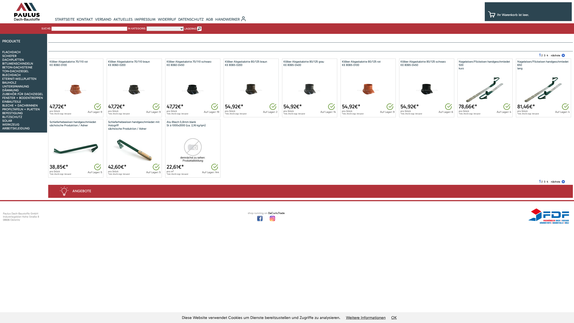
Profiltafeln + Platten (21, 109)
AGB (209, 19)
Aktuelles (123, 19)
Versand (103, 19)
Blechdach (11, 75)
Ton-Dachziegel (15, 71)
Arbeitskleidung (16, 128)
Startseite (65, 19)
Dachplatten (13, 60)
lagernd (190, 28)
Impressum (145, 19)
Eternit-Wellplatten (19, 79)
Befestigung (12, 113)
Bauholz (9, 83)
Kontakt (85, 19)
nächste (555, 55)
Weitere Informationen (366, 317)
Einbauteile (11, 102)
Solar (7, 121)
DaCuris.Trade (276, 213)
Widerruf (167, 19)
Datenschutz (191, 19)
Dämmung (10, 90)
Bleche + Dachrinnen (20, 105)
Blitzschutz (12, 117)
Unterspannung (15, 86)
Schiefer (9, 56)
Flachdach (11, 52)
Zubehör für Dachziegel (22, 94)
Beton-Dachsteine (17, 67)
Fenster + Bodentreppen (22, 98)
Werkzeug (10, 125)
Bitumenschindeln (17, 63)
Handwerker (227, 19)
